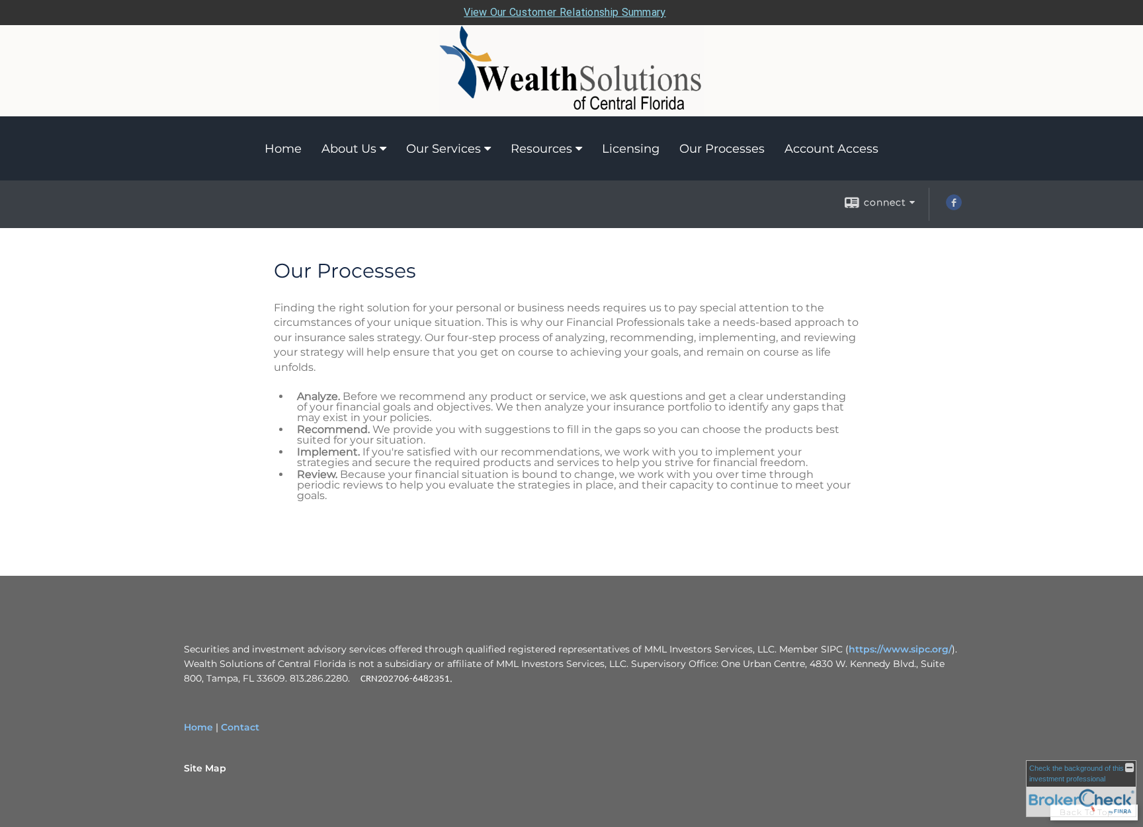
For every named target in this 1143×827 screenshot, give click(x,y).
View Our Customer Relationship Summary (564, 12)
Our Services (443, 148)
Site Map (205, 768)
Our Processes (722, 148)
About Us (348, 148)
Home (283, 148)
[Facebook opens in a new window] (954, 207)
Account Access (831, 148)
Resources (541, 148)
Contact (240, 727)
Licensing (630, 148)
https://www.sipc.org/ (900, 649)
